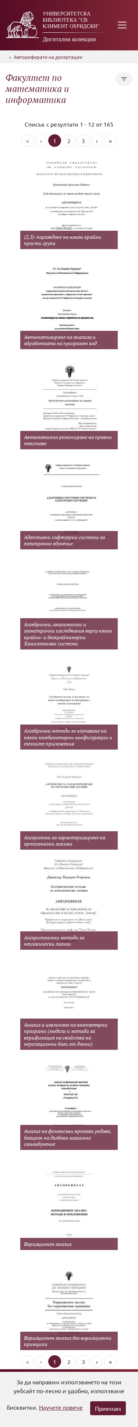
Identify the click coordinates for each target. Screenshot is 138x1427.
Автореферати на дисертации (48, 57)
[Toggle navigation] (122, 25)
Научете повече (61, 1407)
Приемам (108, 1408)
